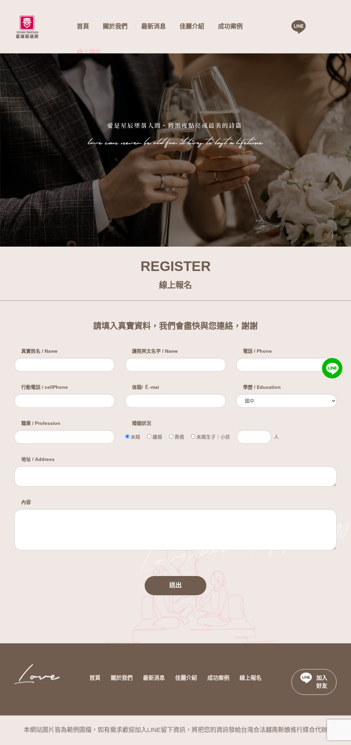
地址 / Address (38, 459)
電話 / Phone (257, 351)
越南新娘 (278, 729)
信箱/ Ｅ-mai (145, 387)
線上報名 (89, 52)
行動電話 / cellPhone (44, 387)
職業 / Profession (40, 423)
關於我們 (115, 26)
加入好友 (321, 682)
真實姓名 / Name (39, 351)
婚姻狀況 (141, 423)
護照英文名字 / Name (155, 351)
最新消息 (153, 26)
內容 (26, 502)
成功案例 (230, 26)
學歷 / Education (262, 387)
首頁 (83, 26)
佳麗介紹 (192, 26)
